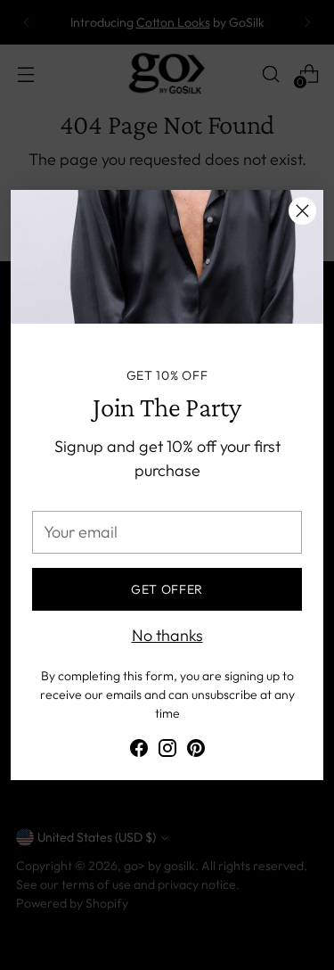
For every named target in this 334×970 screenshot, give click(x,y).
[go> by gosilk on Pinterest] (196, 751)
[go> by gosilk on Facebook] (139, 751)
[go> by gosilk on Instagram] (167, 751)
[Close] (302, 211)
